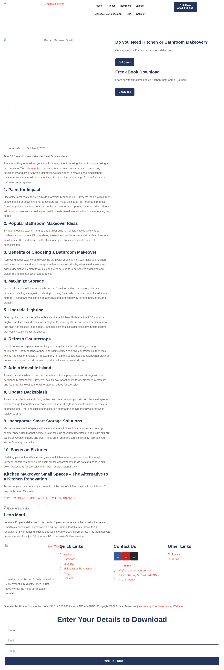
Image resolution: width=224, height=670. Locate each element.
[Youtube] (126, 556)
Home (99, 5)
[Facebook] (118, 556)
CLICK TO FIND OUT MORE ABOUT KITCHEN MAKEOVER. (40, 498)
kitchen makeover (34, 168)
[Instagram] (134, 556)
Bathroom (125, 5)
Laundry (140, 5)
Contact (140, 13)
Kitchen (111, 5)
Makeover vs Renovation (108, 13)
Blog (128, 13)
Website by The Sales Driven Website (161, 606)
